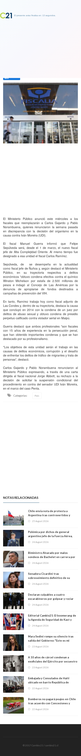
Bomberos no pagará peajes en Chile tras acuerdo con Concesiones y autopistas (52, 703)
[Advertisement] (40, 179)
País (37, 395)
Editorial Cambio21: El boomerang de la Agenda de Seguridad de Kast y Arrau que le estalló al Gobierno (52, 619)
